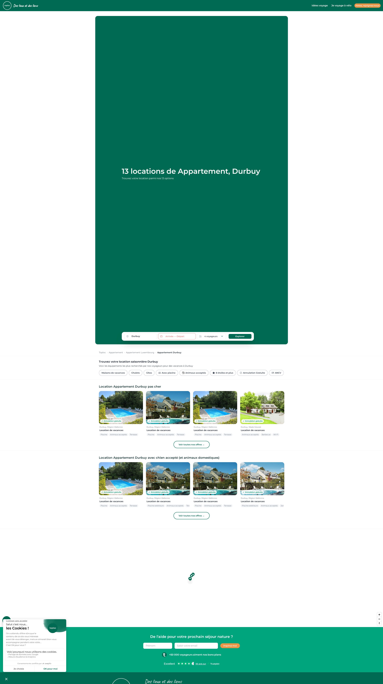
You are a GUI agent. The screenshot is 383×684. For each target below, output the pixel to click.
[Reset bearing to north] (379, 623)
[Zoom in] (379, 614)
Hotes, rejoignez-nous (367, 5)
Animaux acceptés (195, 372)
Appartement (116, 352)
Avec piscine (168, 372)
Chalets (135, 372)
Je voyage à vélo (341, 5)
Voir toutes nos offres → (192, 444)
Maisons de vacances (113, 372)
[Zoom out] (379, 619)
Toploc (102, 352)
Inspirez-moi (230, 645)
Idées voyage (320, 5)
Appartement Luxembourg (140, 352)
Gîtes (149, 372)
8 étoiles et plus (224, 372)
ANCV (278, 372)
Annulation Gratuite (254, 372)
